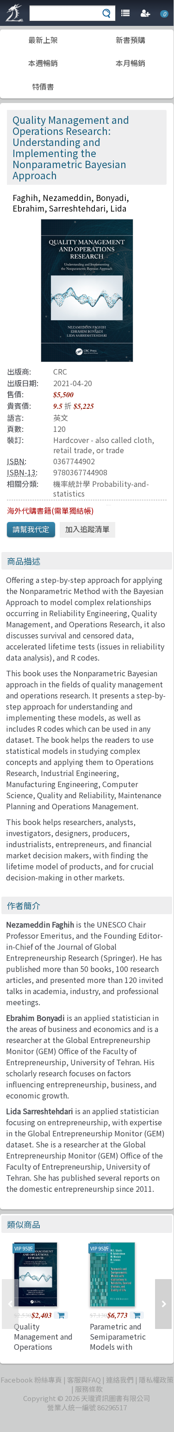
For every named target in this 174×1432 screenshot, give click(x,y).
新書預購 (130, 39)
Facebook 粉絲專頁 (31, 1379)
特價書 (43, 86)
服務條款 (89, 1389)
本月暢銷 (130, 62)
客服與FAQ (84, 1379)
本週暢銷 (43, 62)
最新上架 (43, 39)
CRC (60, 371)
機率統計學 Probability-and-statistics (101, 488)
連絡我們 (120, 1379)
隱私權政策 (156, 1379)
